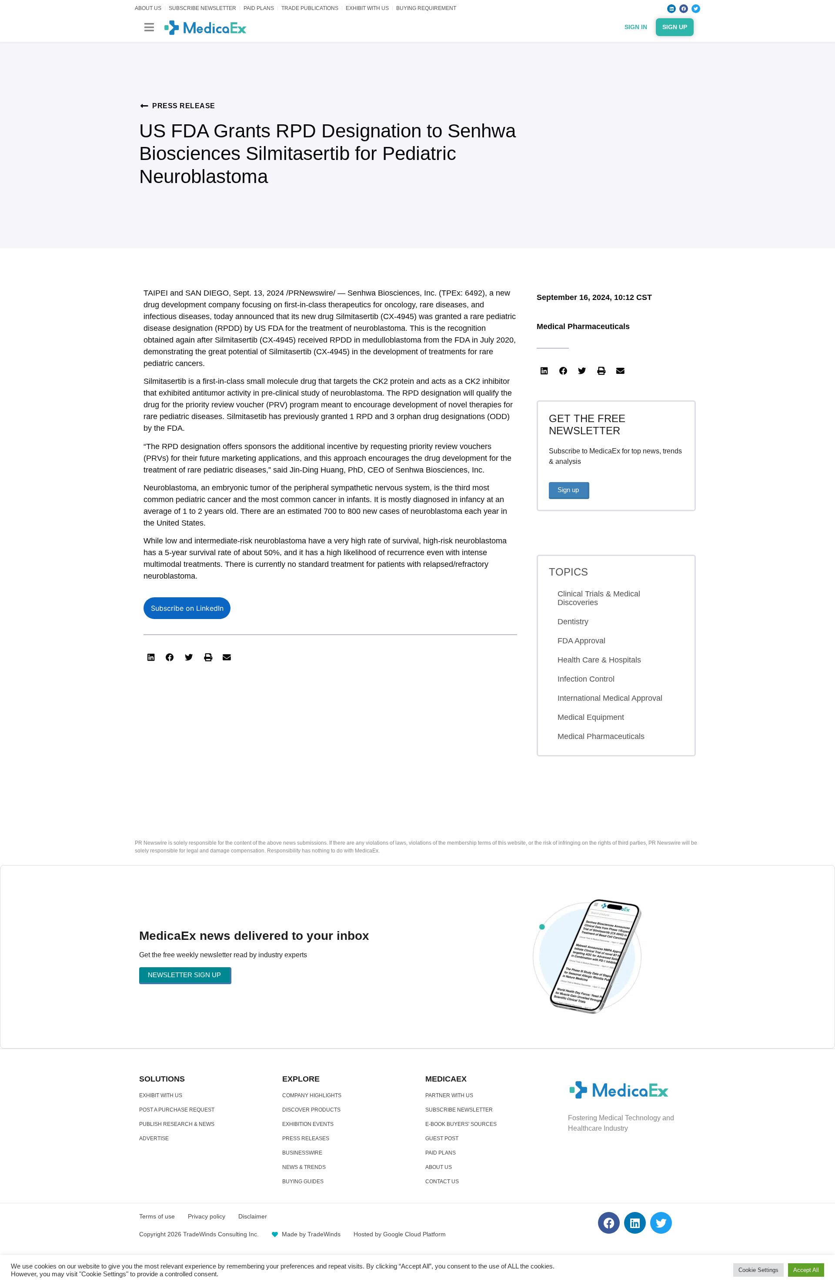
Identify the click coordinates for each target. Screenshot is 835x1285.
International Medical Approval (610, 698)
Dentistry (573, 621)
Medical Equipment (591, 717)
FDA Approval (581, 640)
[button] (149, 27)
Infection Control (586, 679)
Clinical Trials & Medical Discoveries (599, 598)
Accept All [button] (806, 1270)
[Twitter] (695, 8)
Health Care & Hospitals (599, 660)
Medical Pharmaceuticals (583, 326)
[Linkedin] (671, 8)
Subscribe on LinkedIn (187, 608)
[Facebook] (683, 8)
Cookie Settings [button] (758, 1270)
